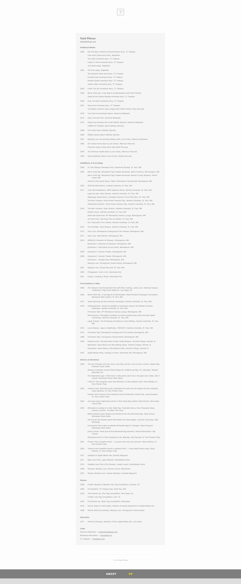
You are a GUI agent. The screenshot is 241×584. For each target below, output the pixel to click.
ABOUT (111, 573)
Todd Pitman (123, 560)
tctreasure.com (99, 539)
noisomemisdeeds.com (108, 532)
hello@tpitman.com (88, 41)
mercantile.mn (106, 535)
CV (131, 573)
